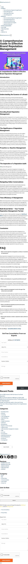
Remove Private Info (8, 24)
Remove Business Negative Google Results (13, 10)
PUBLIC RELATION (5, 29)
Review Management (8, 11)
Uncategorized (4, 439)
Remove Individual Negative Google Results (13, 18)
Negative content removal (6, 425)
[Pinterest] (8, 457)
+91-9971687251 (16, 340)
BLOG (2, 30)
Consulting (3, 414)
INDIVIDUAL (3, 16)
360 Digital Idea (10, 506)
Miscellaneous (4, 424)
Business (3, 413)
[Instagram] (15, 457)
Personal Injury (4, 433)
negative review (4, 427)
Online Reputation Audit (9, 13)
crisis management (5, 416)
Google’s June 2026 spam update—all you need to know (11, 402)
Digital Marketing (4, 418)
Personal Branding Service (9, 19)
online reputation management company (9, 428)
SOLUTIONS (3, 27)
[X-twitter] (5, 457)
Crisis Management (8, 14)
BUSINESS (3, 8)
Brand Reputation (5, 411)
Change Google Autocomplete (10, 22)
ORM (2, 430)
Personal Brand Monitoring (9, 21)
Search (1, 385)
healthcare (3, 422)
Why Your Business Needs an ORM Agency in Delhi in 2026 (12, 397)
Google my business (5, 421)
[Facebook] (1, 457)
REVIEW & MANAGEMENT (6, 25)
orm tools (3, 432)
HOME (2, 7)
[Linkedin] (12, 457)
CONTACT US (4, 32)
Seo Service (3, 438)
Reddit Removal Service (6, 435)
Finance (2, 419)
